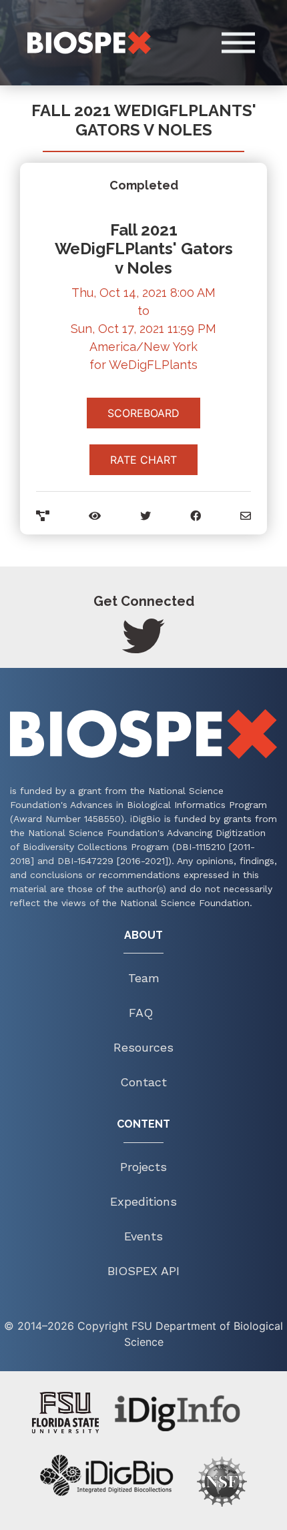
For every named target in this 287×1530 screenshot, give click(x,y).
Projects (143, 1167)
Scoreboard (143, 413)
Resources (143, 1047)
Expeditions (143, 1201)
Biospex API (143, 1271)
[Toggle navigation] (253, 42)
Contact (143, 1082)
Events (143, 1236)
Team (144, 978)
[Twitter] (143, 648)
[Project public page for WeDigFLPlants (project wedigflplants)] (42, 516)
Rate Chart (143, 459)
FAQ (141, 1013)
